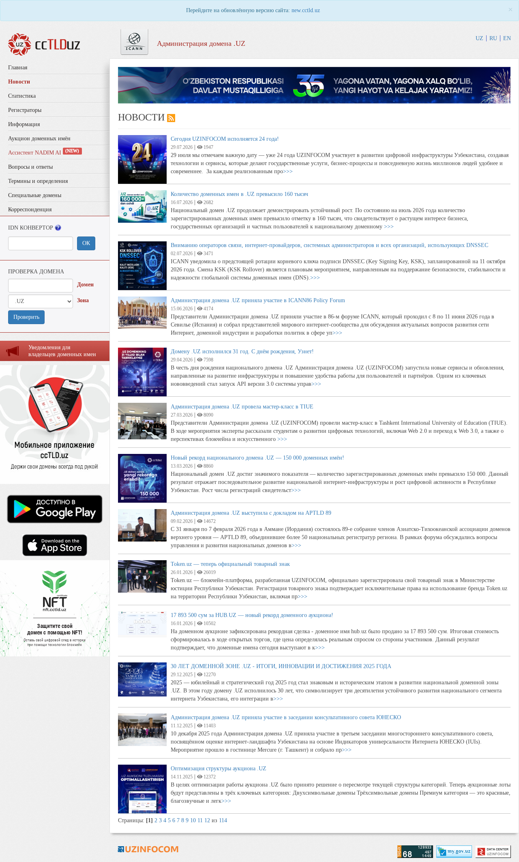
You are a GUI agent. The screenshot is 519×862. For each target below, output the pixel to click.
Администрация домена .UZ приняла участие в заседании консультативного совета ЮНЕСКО (286, 717)
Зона (83, 300)
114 (223, 820)
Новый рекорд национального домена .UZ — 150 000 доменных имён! (257, 458)
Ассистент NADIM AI (43, 153)
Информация (24, 124)
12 (207, 820)
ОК (86, 243)
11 (200, 820)
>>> (288, 171)
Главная (17, 67)
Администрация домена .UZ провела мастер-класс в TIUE (242, 407)
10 (193, 820)
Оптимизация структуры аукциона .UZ (218, 768)
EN (507, 38)
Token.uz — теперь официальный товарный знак (230, 564)
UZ (479, 38)
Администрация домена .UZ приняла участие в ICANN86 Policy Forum (258, 300)
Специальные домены (34, 195)
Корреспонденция (29, 209)
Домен (85, 285)
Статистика (22, 96)
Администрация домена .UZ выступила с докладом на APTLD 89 (251, 513)
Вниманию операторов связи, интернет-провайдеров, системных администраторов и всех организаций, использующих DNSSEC (329, 245)
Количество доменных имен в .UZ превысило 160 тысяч (239, 194)
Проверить (26, 317)
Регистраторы (24, 110)
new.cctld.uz (306, 10)
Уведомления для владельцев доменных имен (62, 350)
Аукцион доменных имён (39, 138)
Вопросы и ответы (30, 167)
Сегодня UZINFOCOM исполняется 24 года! (225, 139)
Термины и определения (38, 181)
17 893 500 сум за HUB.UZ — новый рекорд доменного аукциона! (252, 615)
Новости (19, 82)
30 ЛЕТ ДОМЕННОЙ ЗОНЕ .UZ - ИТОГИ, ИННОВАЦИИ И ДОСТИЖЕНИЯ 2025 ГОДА (281, 666)
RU (493, 38)
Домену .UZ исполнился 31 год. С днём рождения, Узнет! (242, 351)
